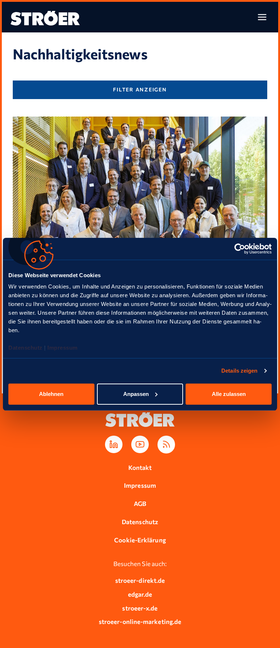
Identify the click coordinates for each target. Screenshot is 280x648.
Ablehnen (51, 394)
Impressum (62, 348)
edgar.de (140, 594)
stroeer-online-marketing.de (140, 621)
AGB (140, 503)
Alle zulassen (229, 394)
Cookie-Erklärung (140, 540)
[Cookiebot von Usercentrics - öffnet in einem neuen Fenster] (240, 248)
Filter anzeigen (140, 89)
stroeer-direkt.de (140, 580)
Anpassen (136, 394)
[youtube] (140, 444)
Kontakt (140, 467)
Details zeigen (239, 371)
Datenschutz (26, 348)
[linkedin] (113, 444)
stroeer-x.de (140, 608)
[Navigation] (262, 17)
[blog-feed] (166, 444)
